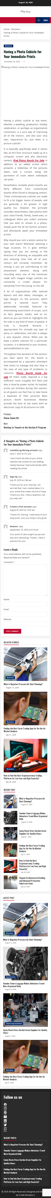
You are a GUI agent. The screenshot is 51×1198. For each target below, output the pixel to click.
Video (46, 20)
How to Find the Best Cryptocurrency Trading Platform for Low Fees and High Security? (23, 777)
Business (8, 46)
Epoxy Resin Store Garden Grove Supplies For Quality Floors (10, 834)
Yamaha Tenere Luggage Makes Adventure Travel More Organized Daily (10, 818)
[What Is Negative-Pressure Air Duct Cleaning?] (25, 664)
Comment (9, 562)
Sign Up (13, 476)
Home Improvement (14, 1023)
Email (6, 609)
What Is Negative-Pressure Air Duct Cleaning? (23, 684)
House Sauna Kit (11, 416)
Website (7, 619)
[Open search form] (33, 20)
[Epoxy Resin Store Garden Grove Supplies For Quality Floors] (25, 1010)
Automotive (10, 977)
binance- (14, 526)
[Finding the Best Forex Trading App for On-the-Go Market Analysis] (25, 708)
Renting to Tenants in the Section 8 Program (25, 425)
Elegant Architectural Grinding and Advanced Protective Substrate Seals (10, 882)
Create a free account (21, 506)
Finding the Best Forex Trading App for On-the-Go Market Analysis (24, 730)
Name (6, 599)
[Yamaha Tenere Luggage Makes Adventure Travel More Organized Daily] (25, 963)
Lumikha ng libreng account (24, 450)
